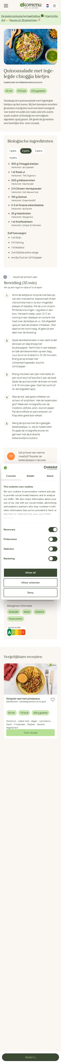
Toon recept (30, 732)
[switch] (52, 539)
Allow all (30, 572)
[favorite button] (53, 699)
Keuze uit (15, 20)
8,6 (3, 20)
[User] (54, 6)
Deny (31, 592)
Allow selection (30, 582)
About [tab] (50, 476)
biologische (19, 16)
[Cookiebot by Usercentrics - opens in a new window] (43, 468)
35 (22, 20)
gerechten (30, 20)
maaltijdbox (33, 16)
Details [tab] (30, 476)
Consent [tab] (11, 476)
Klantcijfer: (52, 16)
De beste (6, 16)
